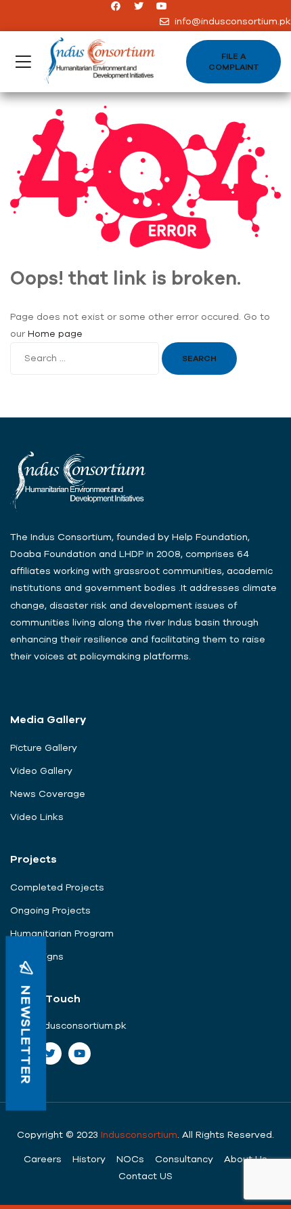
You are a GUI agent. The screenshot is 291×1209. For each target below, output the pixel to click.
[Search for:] (86, 357)
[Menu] (23, 61)
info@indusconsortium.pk (68, 1025)
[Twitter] (138, 6)
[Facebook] (115, 6)
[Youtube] (161, 6)
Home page (55, 333)
